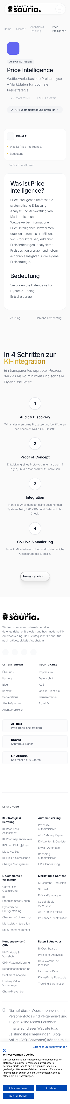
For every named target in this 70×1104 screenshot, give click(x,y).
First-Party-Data (48, 971)
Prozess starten (33, 576)
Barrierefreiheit (48, 697)
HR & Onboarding (49, 864)
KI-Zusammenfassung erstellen (35, 109)
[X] (5, 652)
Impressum (46, 672)
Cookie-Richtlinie (49, 690)
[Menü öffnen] (59, 9)
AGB (41, 684)
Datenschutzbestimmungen (49, 1046)
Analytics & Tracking (37, 28)
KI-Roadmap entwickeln (17, 839)
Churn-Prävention (13, 991)
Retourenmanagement (16, 929)
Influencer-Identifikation (52, 918)
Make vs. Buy (10, 851)
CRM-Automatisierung (16, 962)
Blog (5, 684)
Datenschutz (47, 678)
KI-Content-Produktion (52, 882)
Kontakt (6, 690)
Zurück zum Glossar (21, 165)
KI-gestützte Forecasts (52, 977)
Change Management (15, 864)
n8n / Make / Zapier (50, 835)
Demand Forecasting (48, 318)
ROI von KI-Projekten (15, 845)
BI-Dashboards (47, 948)
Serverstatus (10, 697)
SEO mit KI (44, 889)
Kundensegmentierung (16, 968)
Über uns (8, 672)
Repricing (14, 318)
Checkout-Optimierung (16, 917)
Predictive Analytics (50, 954)
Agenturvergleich (13, 709)
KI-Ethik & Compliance (16, 857)
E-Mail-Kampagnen (50, 895)
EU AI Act (45, 703)
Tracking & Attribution (51, 983)
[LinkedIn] (15, 652)
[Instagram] (33, 652)
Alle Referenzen (12, 703)
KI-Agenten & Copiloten (52, 841)
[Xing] (24, 652)
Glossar (20, 28)
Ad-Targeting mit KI (50, 911)
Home (7, 28)
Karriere (7, 678)
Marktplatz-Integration (16, 923)
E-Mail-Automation (49, 847)
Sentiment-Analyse (14, 975)
